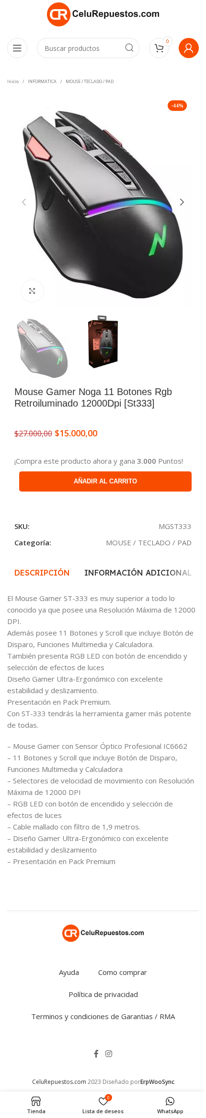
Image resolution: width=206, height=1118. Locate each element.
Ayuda (69, 972)
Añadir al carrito (105, 481)
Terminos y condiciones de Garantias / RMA (103, 1016)
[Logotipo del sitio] (103, 13)
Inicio (13, 81)
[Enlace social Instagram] (108, 1053)
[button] (24, 202)
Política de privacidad (103, 994)
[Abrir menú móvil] (17, 48)
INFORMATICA (42, 81)
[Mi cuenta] (189, 48)
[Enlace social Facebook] (96, 1053)
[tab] (42, 573)
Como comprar (122, 972)
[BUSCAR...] (129, 48)
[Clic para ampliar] (32, 291)
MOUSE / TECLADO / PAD (90, 81)
